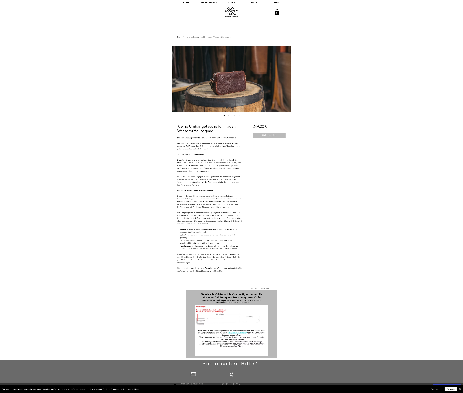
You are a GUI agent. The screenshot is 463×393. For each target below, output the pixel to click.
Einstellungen (436, 389)
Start (179, 37)
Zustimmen (451, 389)
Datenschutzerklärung (131, 389)
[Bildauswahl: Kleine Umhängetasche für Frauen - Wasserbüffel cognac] (224, 115)
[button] (276, 12)
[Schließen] (460, 389)
